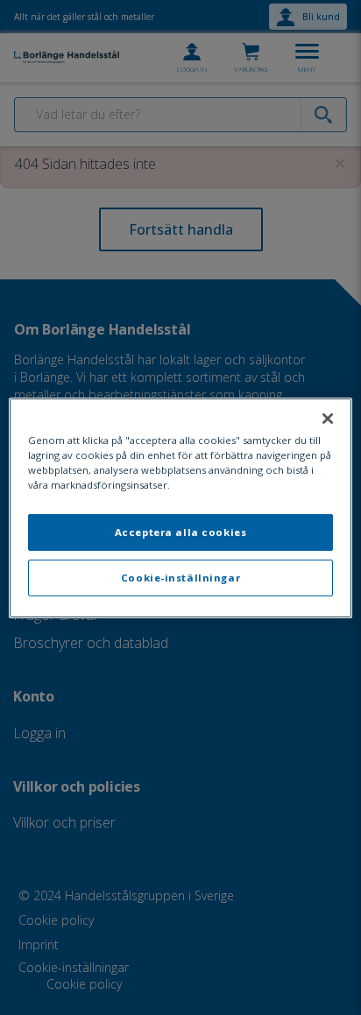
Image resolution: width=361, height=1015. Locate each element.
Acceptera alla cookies (181, 532)
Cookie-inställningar (180, 577)
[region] (180, 507)
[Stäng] (327, 417)
